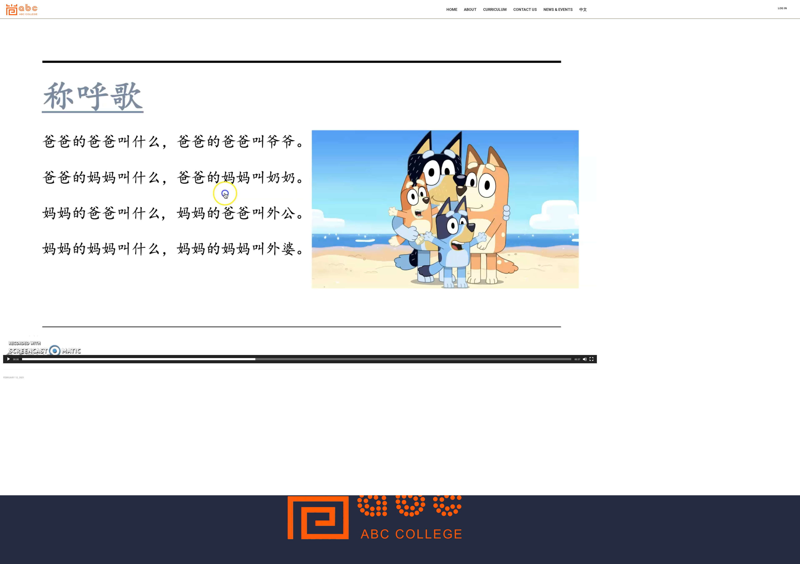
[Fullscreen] (591, 359)
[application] (300, 194)
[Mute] (585, 359)
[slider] (296, 359)
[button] (300, 194)
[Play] (8, 359)
